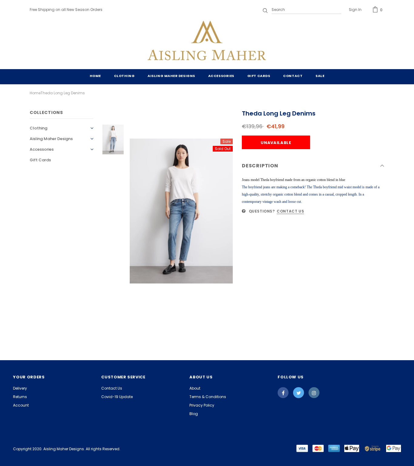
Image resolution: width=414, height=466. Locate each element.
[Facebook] (283, 392)
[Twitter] (298, 392)
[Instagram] (314, 392)
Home (35, 93)
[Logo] (207, 42)
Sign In (355, 9)
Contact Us (290, 211)
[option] (181, 211)
